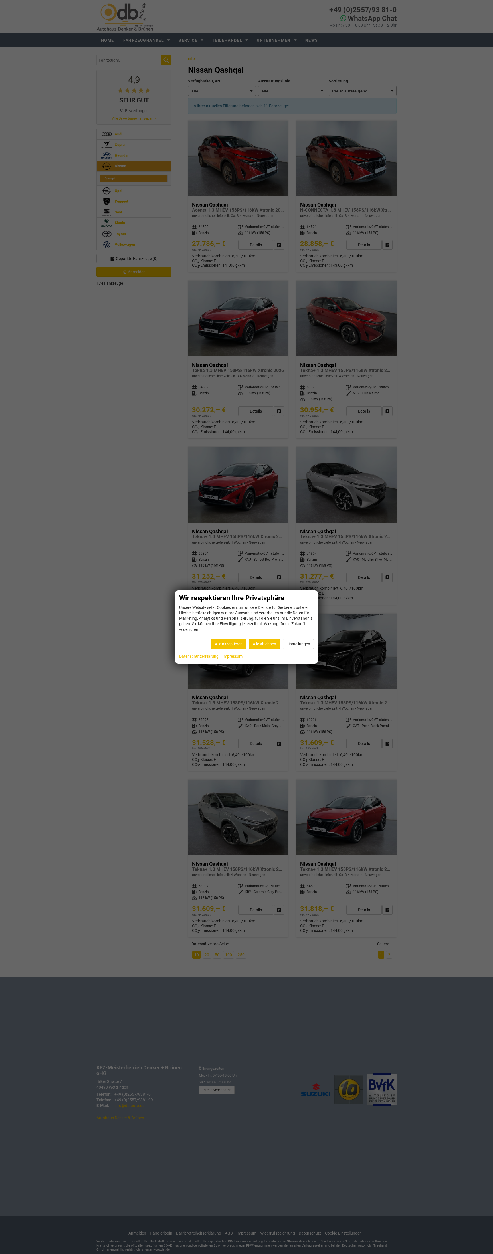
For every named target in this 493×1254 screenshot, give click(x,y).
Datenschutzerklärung (199, 656)
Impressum (233, 656)
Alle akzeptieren (229, 644)
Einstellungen (298, 644)
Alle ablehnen (264, 644)
